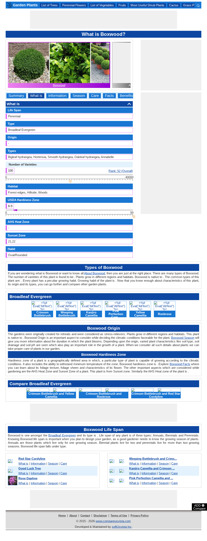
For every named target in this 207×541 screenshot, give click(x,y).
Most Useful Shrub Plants (147, 5)
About (73, 515)
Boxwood (59, 85)
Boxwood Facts (180, 364)
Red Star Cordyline (31, 458)
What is (36, 95)
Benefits (126, 95)
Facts (109, 95)
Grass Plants (192, 5)
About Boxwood (94, 273)
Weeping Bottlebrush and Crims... (153, 458)
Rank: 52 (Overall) (121, 170)
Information (57, 95)
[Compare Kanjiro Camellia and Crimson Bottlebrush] (119, 471)
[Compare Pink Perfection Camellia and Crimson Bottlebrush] (119, 480)
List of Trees (49, 5)
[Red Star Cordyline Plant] (12, 461)
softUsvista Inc (122, 526)
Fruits (122, 5)
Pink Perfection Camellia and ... (151, 478)
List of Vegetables (102, 5)
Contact (85, 515)
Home (62, 515)
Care (95, 95)
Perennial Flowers (74, 5)
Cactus (173, 5)
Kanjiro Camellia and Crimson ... (152, 468)
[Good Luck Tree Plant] (12, 471)
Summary (16, 95)
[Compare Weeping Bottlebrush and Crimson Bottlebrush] (119, 461)
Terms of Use (119, 515)
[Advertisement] (103, 20)
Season (79, 95)
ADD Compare (199, 506)
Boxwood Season (182, 337)
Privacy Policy (140, 515)
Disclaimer (100, 515)
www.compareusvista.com (113, 521)
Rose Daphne (27, 478)
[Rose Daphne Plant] (12, 481)
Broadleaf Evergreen (62, 435)
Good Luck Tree (29, 468)
